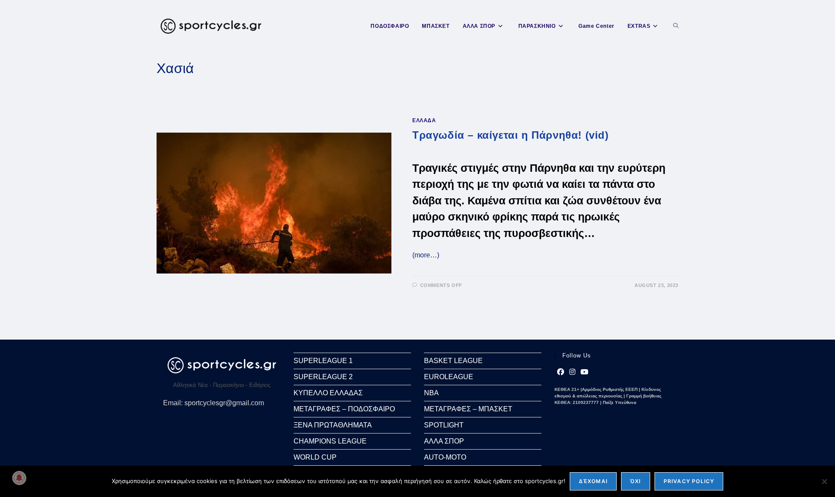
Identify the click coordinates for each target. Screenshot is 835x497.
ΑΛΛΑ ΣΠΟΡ (444, 441)
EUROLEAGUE (448, 376)
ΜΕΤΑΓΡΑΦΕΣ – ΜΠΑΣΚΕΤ (468, 409)
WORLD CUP (315, 457)
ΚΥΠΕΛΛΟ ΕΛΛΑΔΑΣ (328, 393)
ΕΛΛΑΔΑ (424, 120)
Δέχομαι (593, 481)
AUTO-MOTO (445, 457)
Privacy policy (689, 481)
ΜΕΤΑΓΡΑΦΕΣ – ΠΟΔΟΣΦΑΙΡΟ (344, 409)
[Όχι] (824, 481)
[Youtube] (584, 372)
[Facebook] (560, 372)
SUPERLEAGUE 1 (323, 360)
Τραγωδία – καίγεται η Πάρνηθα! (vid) (510, 135)
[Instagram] (572, 372)
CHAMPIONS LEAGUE (330, 441)
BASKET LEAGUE (453, 360)
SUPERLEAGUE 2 (323, 376)
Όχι (635, 481)
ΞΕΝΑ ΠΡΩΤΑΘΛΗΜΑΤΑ (333, 425)
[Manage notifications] (19, 478)
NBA (431, 393)
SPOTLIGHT (444, 425)
